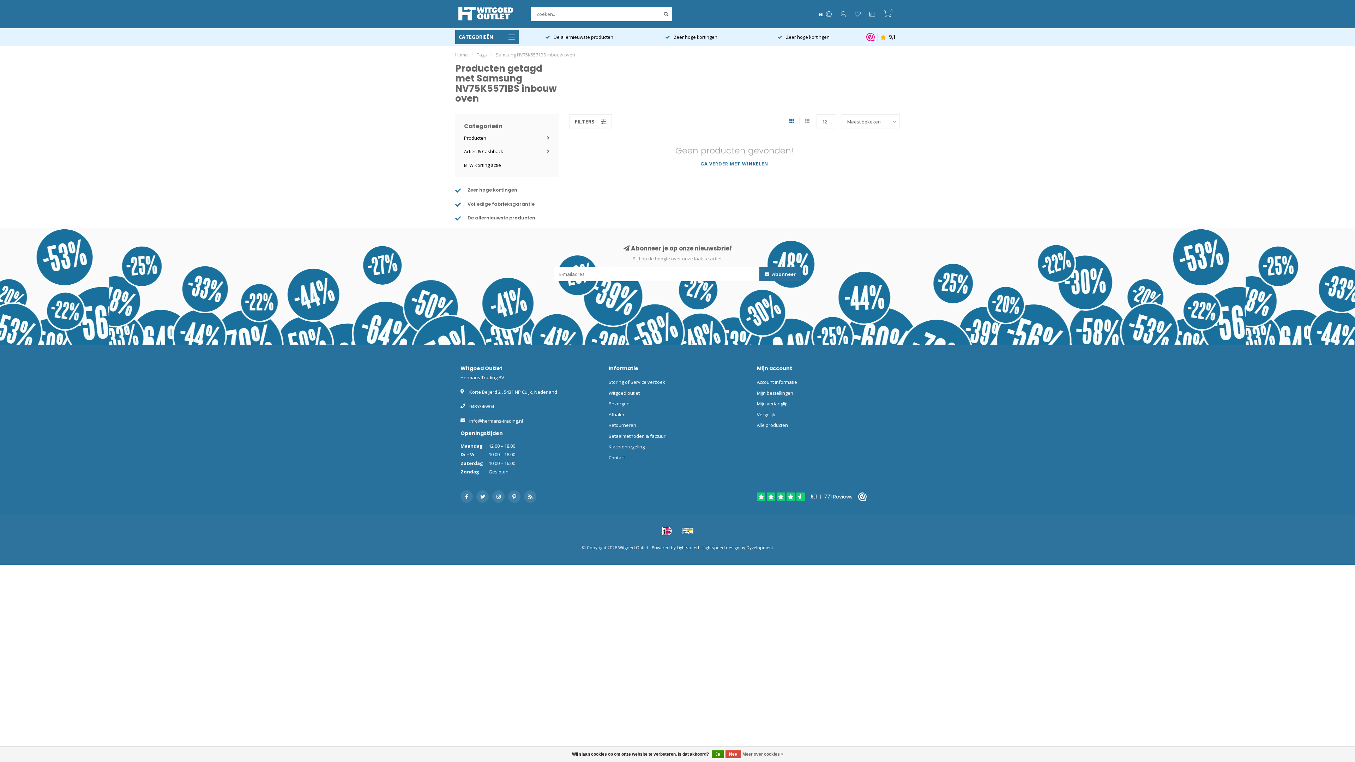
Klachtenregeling (627, 446)
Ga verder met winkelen (734, 164)
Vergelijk (766, 414)
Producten (475, 138)
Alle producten (772, 425)
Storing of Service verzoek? (638, 382)
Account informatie (777, 382)
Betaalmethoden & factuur (637, 436)
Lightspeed (688, 547)
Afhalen (617, 414)
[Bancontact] (688, 531)
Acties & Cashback (483, 151)
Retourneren (622, 425)
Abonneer (783, 274)
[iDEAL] (667, 531)
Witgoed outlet (624, 393)
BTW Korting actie (482, 165)
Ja (717, 754)
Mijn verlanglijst (773, 403)
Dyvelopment (759, 547)
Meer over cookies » (762, 754)
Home (461, 55)
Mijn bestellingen (775, 393)
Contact (617, 457)
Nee (733, 754)
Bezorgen (619, 403)
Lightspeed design (721, 547)
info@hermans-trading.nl (496, 421)
